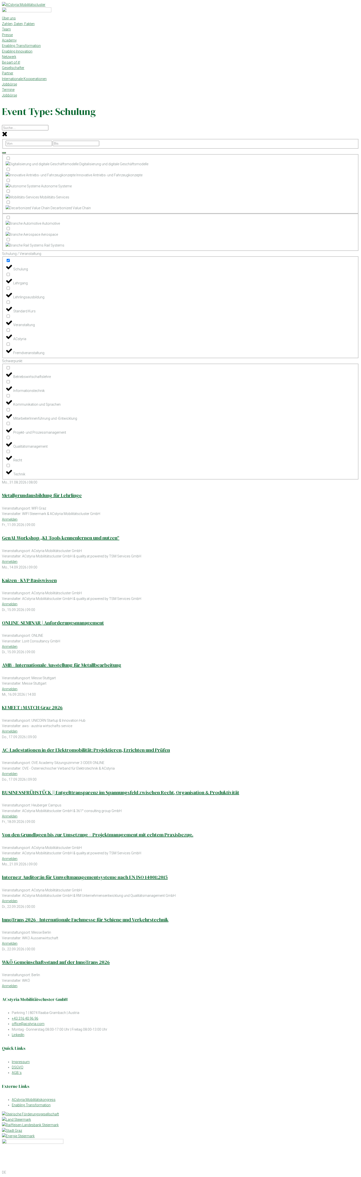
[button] (180, 1172)
